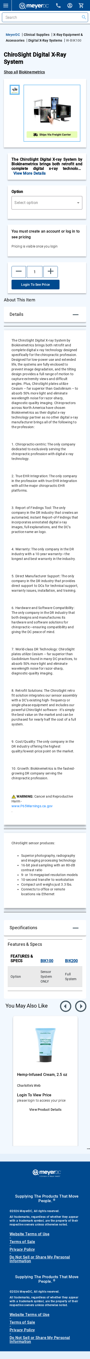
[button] (6, 5)
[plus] (50, 272)
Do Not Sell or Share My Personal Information (40, 1259)
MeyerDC (13, 35)
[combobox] (46, 203)
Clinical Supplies (37, 35)
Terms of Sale (22, 1242)
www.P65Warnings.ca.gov (32, 806)
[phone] (61, 6)
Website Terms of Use (29, 1234)
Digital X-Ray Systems (45, 40)
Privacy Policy (22, 1249)
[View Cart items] (84, 5)
